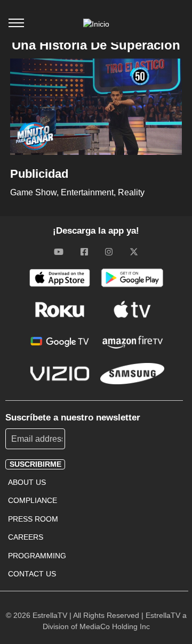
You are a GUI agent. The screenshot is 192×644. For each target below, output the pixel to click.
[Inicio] (96, 24)
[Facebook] (84, 252)
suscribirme (35, 464)
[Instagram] (109, 252)
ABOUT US (27, 482)
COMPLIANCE (32, 500)
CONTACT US (32, 573)
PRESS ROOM (33, 519)
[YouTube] (58, 252)
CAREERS (25, 537)
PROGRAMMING (37, 555)
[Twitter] (134, 252)
